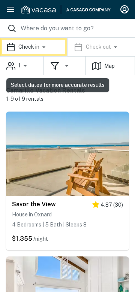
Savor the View (34, 204)
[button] (67, 47)
